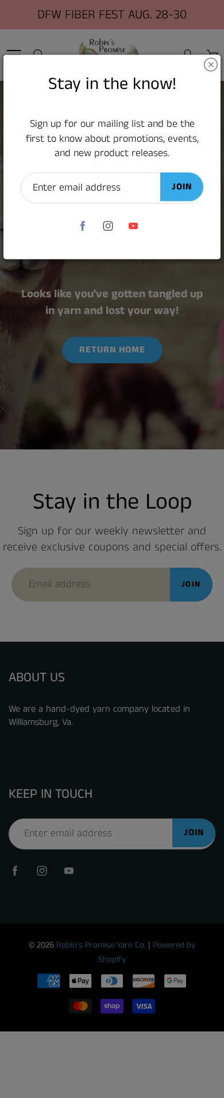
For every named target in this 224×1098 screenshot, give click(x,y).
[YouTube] (133, 226)
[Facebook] (83, 226)
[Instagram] (108, 226)
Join (182, 186)
